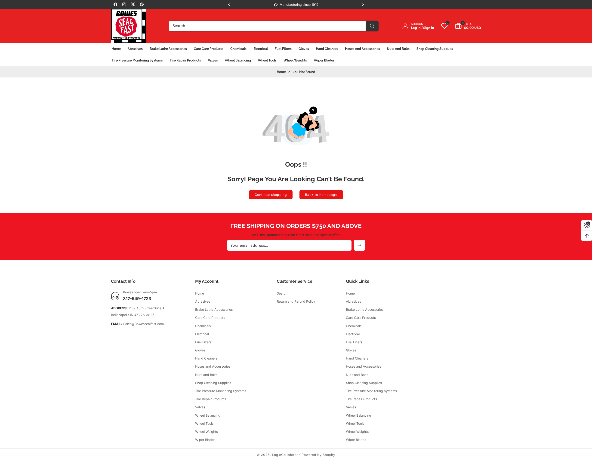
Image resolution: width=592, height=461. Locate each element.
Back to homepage (321, 195)
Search (282, 293)
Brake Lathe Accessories (214, 309)
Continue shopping (271, 195)
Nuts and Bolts (206, 375)
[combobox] (274, 26)
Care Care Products (210, 318)
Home (281, 72)
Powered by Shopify (318, 455)
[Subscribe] (359, 245)
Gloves (200, 350)
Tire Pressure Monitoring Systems (220, 391)
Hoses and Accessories (212, 366)
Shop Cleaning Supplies (213, 383)
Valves (200, 407)
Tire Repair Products (210, 399)
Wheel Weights (206, 431)
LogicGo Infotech (286, 455)
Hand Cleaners (206, 358)
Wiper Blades (205, 440)
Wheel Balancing (207, 415)
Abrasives (202, 301)
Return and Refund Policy (296, 301)
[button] (464, 26)
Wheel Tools (204, 423)
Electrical (202, 334)
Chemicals (203, 326)
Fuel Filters (203, 342)
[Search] (372, 26)
